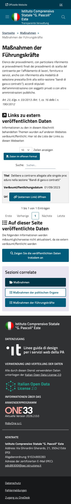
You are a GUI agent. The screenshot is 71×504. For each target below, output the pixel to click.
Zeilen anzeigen (43, 150)
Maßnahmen (28, 33)
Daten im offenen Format (23, 156)
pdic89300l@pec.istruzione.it (23, 465)
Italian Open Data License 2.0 (43, 375)
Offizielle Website (17, 5)
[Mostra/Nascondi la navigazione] (7, 17)
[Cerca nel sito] (63, 17)
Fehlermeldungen (16, 490)
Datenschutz (13, 483)
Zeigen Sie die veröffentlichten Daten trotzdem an (37, 255)
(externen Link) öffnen (31, 197)
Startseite (8, 33)
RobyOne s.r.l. (13, 423)
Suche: (20, 165)
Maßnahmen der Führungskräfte (37, 302)
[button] (61, 4)
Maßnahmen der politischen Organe (35, 292)
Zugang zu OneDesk (17, 497)
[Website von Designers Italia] (35, 350)
